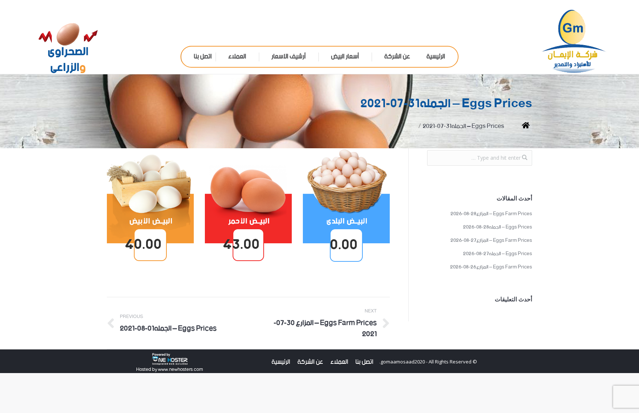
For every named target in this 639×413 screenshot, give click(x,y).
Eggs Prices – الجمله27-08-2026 (497, 254)
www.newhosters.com (180, 369)
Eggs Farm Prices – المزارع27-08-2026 (491, 241)
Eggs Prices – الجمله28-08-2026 (497, 227)
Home (520, 126)
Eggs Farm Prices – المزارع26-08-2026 (491, 267)
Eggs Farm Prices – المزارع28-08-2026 (491, 214)
